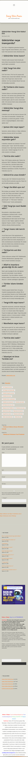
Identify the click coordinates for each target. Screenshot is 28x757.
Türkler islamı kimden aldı (7, 416)
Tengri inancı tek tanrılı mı (18, 411)
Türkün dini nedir (18, 416)
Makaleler (7, 383)
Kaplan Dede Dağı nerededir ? (7, 551)
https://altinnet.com (4, 513)
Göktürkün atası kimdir (19, 402)
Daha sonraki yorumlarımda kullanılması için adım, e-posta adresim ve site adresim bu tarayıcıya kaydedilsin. (12, 493)
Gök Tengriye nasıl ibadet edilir (8, 390)
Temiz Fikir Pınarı (14, 16)
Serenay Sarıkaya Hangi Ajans (7, 683)
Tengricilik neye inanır (7, 413)
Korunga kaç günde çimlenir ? (7, 558)
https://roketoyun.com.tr (6, 515)
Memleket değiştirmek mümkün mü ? (8, 539)
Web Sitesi (4, 483)
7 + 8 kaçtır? (4, 497)
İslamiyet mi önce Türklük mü (8, 408)
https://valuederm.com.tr (15, 513)
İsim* (3, 470)
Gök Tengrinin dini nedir (7, 387)
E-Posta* (3, 477)
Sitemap (14, 515)
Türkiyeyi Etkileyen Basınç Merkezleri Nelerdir (12, 428)
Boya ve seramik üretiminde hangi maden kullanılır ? (11, 536)
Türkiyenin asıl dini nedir (18, 413)
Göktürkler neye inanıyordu (8, 402)
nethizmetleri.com (10, 375)
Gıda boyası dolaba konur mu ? (7, 565)
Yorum (3, 452)
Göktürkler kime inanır (7, 396)
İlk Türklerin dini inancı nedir (8, 405)
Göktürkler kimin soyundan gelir (9, 399)
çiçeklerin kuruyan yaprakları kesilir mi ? (9, 569)
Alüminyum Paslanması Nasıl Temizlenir (13, 434)
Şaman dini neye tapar (7, 411)
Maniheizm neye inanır (20, 408)
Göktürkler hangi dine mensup (8, 393)
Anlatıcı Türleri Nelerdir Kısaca (7, 679)
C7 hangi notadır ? (5, 562)
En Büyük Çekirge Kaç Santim (7, 688)
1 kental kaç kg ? (5, 543)
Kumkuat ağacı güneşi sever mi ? (8, 554)
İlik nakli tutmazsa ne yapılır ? (7, 547)
